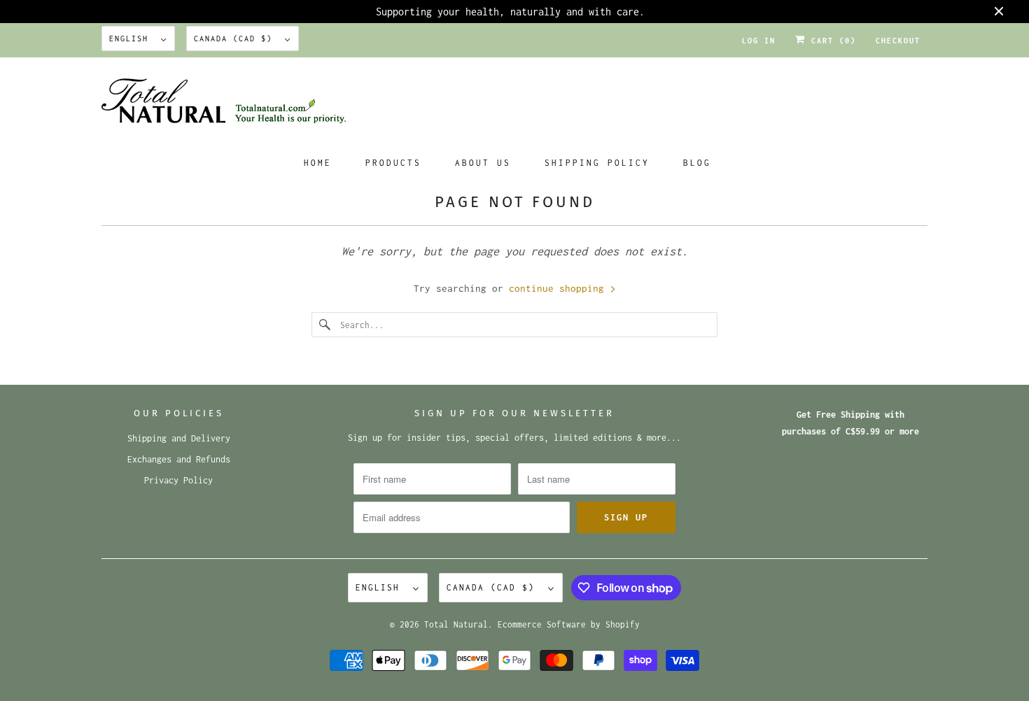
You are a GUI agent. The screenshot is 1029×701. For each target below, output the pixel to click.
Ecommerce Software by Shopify (569, 624)
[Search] (326, 324)
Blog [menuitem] (697, 162)
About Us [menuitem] (483, 162)
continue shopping (559, 288)
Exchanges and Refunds (178, 459)
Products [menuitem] (393, 162)
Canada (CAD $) (236, 38)
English (131, 38)
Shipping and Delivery (178, 438)
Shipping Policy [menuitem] (597, 162)
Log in (759, 40)
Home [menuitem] (318, 162)
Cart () (831, 40)
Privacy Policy (178, 480)
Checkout (898, 40)
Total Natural (456, 624)
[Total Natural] (514, 105)
